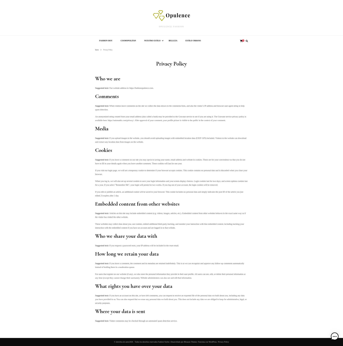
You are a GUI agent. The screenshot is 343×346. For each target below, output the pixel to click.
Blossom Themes (190, 342)
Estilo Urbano (193, 41)
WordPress (213, 342)
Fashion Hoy (105, 41)
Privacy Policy (223, 342)
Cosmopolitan (128, 41)
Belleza (173, 41)
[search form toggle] (247, 41)
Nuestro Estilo (152, 41)
